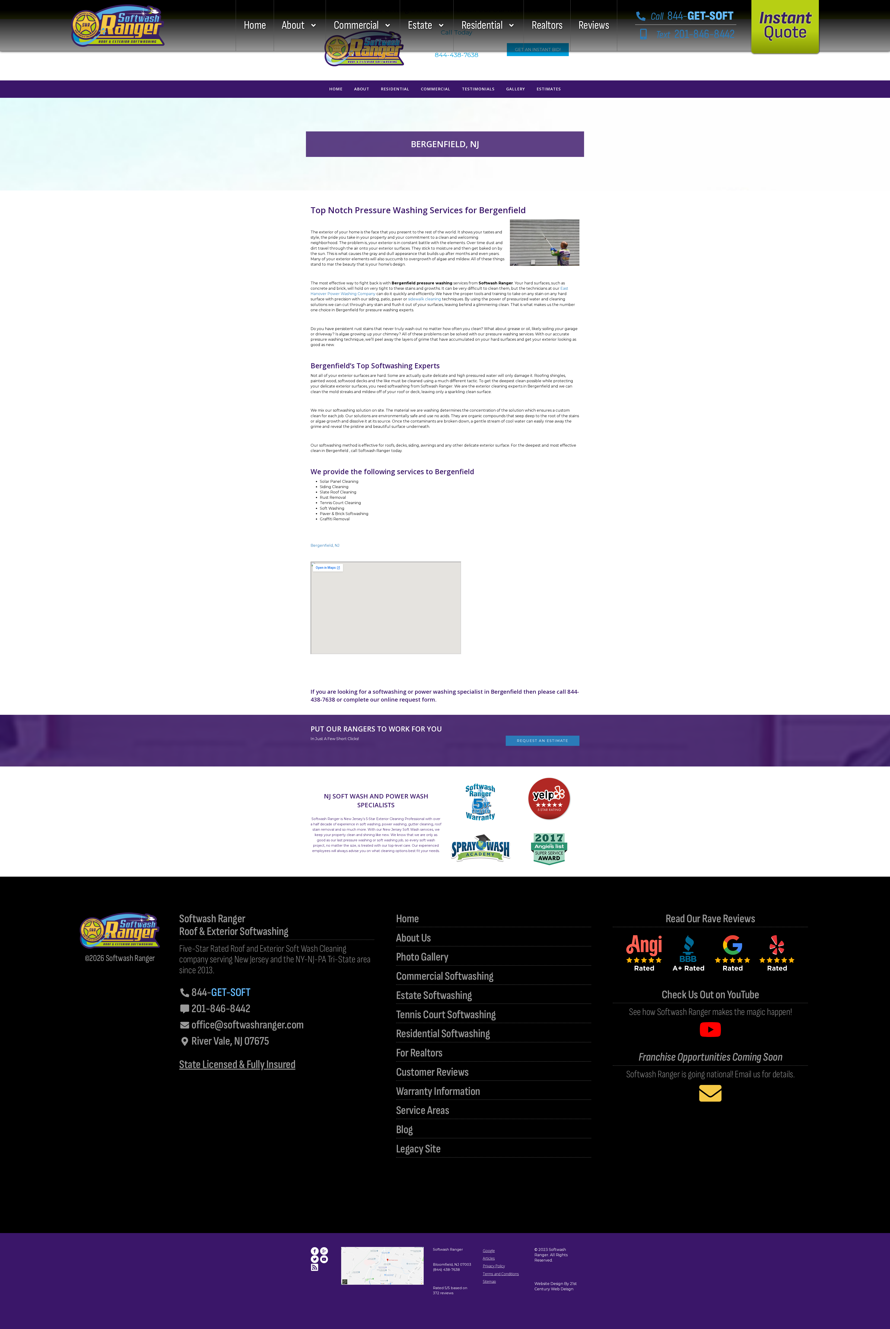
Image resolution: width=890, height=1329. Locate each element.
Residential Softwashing (443, 1033)
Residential (482, 25)
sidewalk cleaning (424, 299)
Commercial (356, 25)
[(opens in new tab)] (549, 798)
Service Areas (422, 1110)
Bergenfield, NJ (325, 545)
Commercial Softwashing (445, 976)
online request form (408, 699)
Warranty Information (438, 1091)
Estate (420, 25)
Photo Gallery (422, 957)
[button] (300, 25)
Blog (404, 1129)
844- (692, 16)
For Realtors (419, 1053)
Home (255, 25)
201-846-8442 (695, 34)
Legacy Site (418, 1149)
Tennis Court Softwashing (446, 1014)
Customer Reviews (432, 1072)
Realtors (547, 25)
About (293, 25)
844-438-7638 (456, 55)
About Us (413, 938)
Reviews (593, 25)
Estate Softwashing (434, 995)
